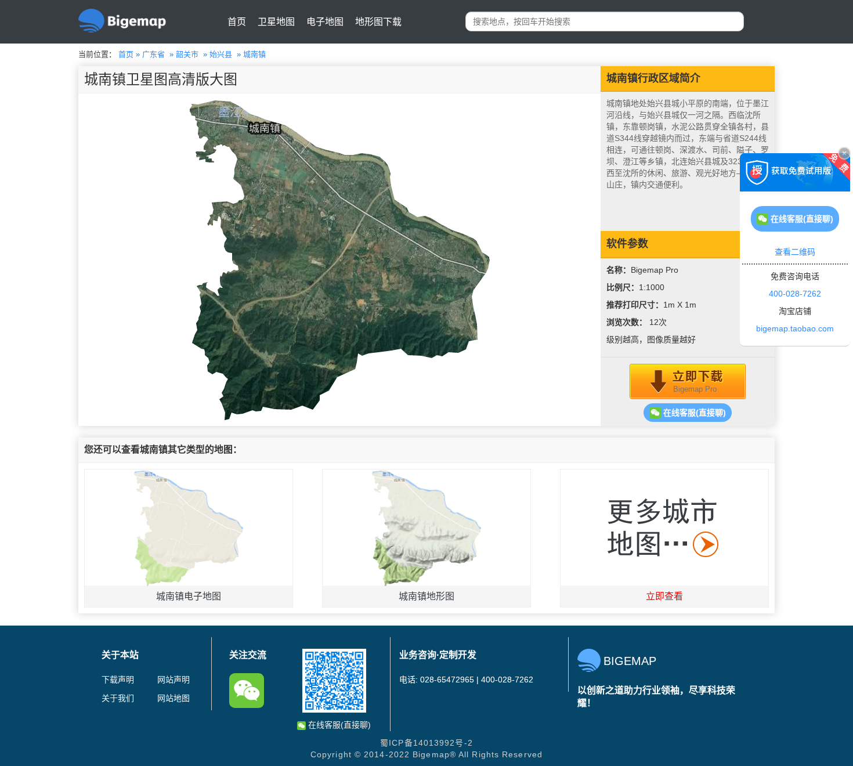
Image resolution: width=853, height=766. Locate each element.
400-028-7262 (795, 293)
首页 (236, 22)
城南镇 (254, 54)
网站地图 (173, 698)
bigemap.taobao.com (795, 328)
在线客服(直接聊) (693, 412)
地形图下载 (378, 22)
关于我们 (118, 698)
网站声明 (173, 679)
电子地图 (325, 22)
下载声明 (118, 679)
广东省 (153, 54)
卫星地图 (276, 22)
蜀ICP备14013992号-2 (426, 742)
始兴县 (220, 54)
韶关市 (187, 54)
